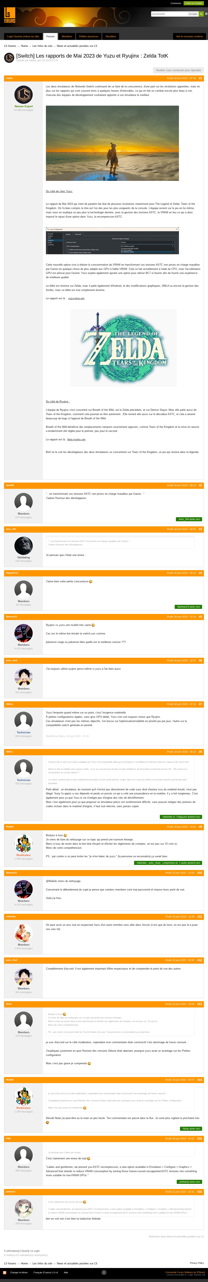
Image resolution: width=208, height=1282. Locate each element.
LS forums (10, 1263)
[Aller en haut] (104, 1272)
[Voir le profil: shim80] (23, 501)
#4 (200, 573)
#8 (200, 751)
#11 (199, 916)
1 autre (183, 862)
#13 (199, 1004)
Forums (50, 36)
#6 (200, 660)
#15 (199, 1138)
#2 (200, 485)
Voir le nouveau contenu (189, 36)
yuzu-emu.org (76, 298)
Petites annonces (88, 36)
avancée (206, 13)
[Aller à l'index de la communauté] (9, 14)
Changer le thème (19, 1272)
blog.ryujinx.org (76, 439)
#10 (199, 872)
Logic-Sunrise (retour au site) (23, 36)
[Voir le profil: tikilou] (23, 720)
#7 (200, 704)
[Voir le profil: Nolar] (23, 1020)
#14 (199, 1079)
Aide (66, 1272)
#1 (200, 78)
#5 (200, 616)
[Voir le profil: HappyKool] (23, 589)
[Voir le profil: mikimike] (23, 932)
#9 (200, 826)
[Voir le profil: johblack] (23, 1208)
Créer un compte (193, 3)
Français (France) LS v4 (46, 1272)
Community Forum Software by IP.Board (185, 1272)
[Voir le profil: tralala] (23, 94)
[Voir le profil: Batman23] (23, 633)
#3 (200, 529)
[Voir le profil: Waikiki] (23, 843)
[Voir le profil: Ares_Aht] (23, 545)
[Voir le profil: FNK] (23, 1154)
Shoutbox (110, 36)
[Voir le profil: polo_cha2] (23, 676)
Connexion (176, 3)
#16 (199, 1191)
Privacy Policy (197, 1263)
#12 (199, 960)
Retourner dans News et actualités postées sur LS (176, 1236)
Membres (67, 36)
